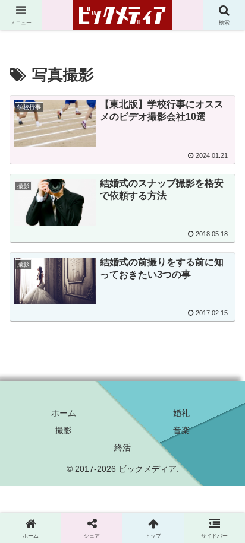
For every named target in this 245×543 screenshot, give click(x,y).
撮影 (63, 430)
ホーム (63, 413)
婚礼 (181, 413)
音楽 (181, 430)
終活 (122, 447)
